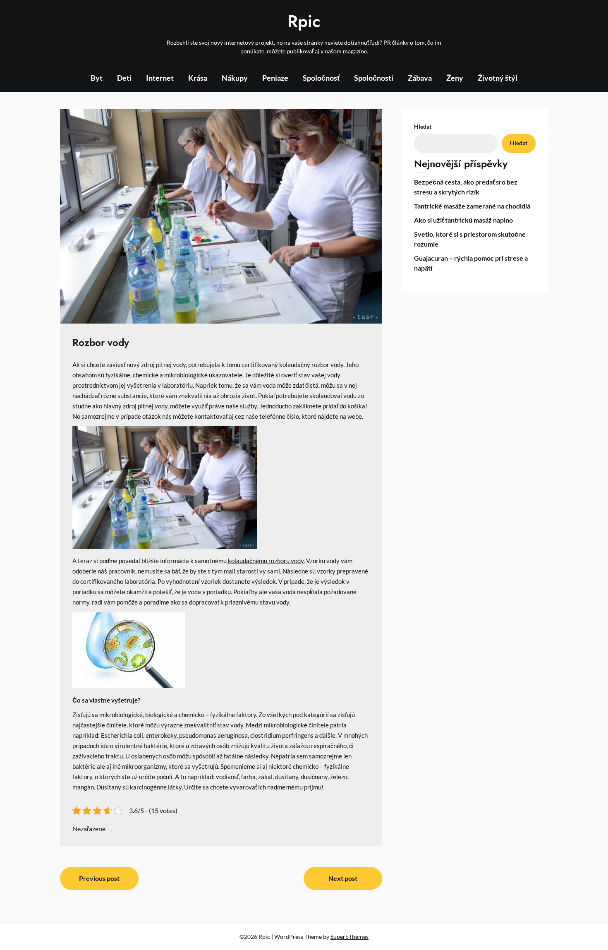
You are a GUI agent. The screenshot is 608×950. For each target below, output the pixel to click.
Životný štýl (497, 77)
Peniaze (275, 77)
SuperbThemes (349, 936)
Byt (97, 77)
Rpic (304, 21)
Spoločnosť (321, 77)
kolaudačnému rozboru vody (265, 560)
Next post (342, 878)
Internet (160, 77)
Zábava (420, 77)
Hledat (422, 126)
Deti (124, 77)
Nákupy (235, 77)
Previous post (99, 878)
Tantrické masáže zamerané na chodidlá (472, 206)
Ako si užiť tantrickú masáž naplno (463, 220)
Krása (197, 77)
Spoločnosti (373, 77)
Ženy (454, 77)
